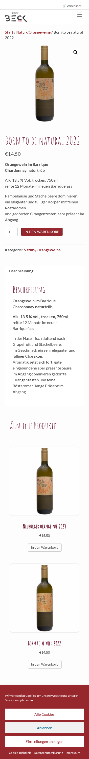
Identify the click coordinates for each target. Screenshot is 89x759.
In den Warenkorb (41, 232)
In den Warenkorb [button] (44, 547)
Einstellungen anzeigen (44, 741)
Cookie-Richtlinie (20, 753)
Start (9, 32)
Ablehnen (44, 728)
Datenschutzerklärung (48, 753)
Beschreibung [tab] (21, 270)
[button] (75, 52)
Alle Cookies (44, 714)
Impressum (73, 753)
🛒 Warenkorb (72, 6)
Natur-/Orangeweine (33, 32)
